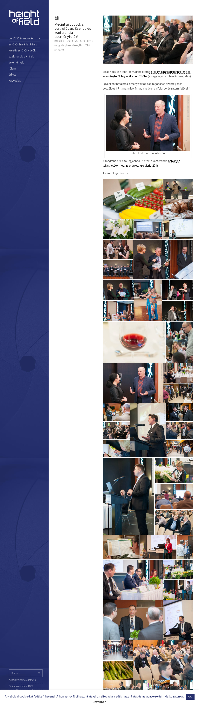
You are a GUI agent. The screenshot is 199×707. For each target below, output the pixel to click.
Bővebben (99, 702)
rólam (12, 68)
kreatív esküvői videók (22, 50)
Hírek (75, 45)
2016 (78, 40)
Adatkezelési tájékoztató (22, 680)
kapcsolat (15, 80)
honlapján (174, 161)
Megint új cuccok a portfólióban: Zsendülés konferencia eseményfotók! (72, 30)
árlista (12, 74)
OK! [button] (190, 696)
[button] (133, 199)
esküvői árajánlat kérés (23, 44)
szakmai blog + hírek (21, 56)
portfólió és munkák (21, 38)
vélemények (16, 62)
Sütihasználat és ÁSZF (21, 686)
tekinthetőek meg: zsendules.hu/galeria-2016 (131, 165)
